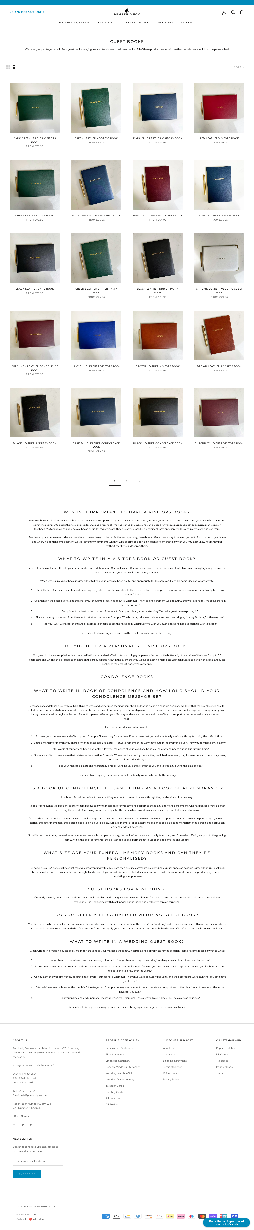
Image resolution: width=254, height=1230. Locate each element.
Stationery (107, 22)
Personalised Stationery (119, 1048)
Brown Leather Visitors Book (158, 366)
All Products (113, 1104)
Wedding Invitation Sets (119, 1073)
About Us (168, 1048)
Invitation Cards (115, 1086)
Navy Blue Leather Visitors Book (96, 366)
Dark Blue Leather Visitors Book (157, 138)
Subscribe (27, 1174)
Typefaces (222, 1061)
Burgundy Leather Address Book (158, 215)
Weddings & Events (74, 22)
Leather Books (136, 22)
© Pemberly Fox (27, 1214)
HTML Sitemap (21, 1116)
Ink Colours (222, 1054)
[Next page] (139, 481)
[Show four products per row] (14, 67)
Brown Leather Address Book (219, 366)
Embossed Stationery (118, 1061)
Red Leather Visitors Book (219, 138)
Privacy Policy (171, 1079)
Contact (188, 22)
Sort (238, 67)
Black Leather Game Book (34, 288)
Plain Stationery (115, 1054)
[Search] (233, 12)
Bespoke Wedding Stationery (123, 1067)
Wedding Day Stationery (120, 1079)
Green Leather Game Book (34, 215)
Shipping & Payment (175, 1061)
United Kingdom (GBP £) (28, 12)
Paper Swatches (225, 1048)
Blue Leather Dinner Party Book (96, 215)
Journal (220, 1073)
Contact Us (169, 1054)
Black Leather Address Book (34, 443)
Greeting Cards (114, 1092)
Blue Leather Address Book (219, 215)
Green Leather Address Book (96, 138)
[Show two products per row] (8, 67)
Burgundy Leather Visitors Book (219, 443)
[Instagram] (31, 1125)
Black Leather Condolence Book (157, 443)
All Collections (114, 1098)
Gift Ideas (165, 22)
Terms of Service (172, 1067)
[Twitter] (23, 1125)
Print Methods (224, 1067)
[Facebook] (14, 1125)
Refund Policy (171, 1073)
